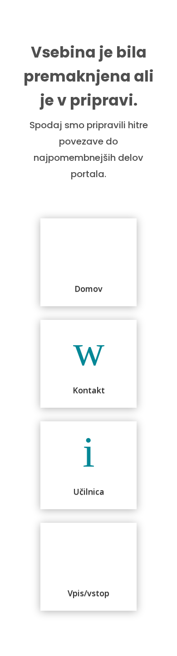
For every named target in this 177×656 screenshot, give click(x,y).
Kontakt (89, 390)
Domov (88, 288)
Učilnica (88, 491)
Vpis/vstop (88, 593)
